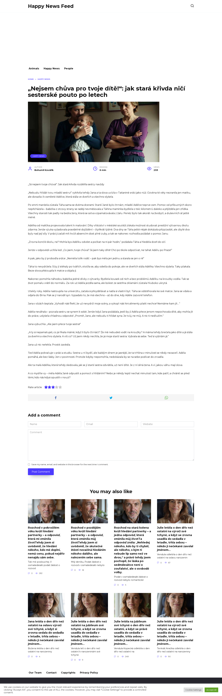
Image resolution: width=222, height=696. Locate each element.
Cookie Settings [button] (193, 690)
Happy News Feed (51, 6)
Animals (34, 68)
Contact (51, 672)
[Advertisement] (111, 38)
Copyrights (68, 672)
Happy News (52, 68)
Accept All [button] (211, 690)
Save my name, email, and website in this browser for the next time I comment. (69, 464)
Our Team (35, 672)
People (68, 68)
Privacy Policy (89, 672)
